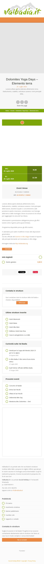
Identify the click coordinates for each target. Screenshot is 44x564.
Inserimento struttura (13, 507)
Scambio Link (10, 515)
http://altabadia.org (21, 243)
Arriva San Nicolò (15, 390)
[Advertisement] (22, 432)
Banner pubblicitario (12, 511)
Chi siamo (9, 503)
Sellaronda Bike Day (16, 398)
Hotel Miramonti (14, 319)
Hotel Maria (13, 323)
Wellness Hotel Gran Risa (17, 331)
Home (7, 110)
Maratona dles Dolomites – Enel (20, 401)
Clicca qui (22, 302)
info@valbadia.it (17, 490)
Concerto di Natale (15, 386)
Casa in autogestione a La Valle (19, 335)
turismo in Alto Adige (22, 237)
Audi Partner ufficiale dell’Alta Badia (21, 368)
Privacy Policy (32, 561)
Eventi (12, 110)
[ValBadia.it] (22, 8)
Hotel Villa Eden (14, 327)
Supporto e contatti (12, 519)
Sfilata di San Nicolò (15, 394)
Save (36, 272)
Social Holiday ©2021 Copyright (17, 561)
